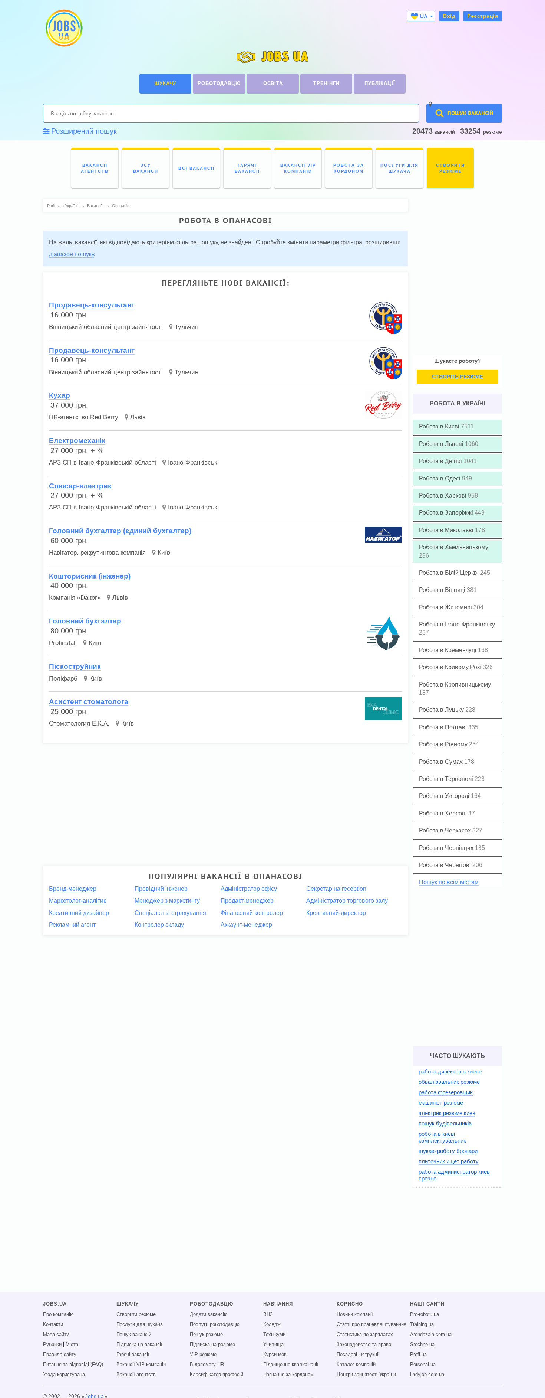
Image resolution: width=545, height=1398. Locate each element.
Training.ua (422, 1324)
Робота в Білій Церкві (449, 573)
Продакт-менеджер (247, 900)
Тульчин (186, 326)
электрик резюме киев (447, 1113)
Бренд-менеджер (72, 889)
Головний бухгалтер (85, 621)
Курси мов (275, 1354)
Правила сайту (59, 1354)
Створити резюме (136, 1314)
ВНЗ (268, 1314)
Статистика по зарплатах (365, 1334)
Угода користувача (64, 1374)
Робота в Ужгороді (445, 796)
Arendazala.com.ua (431, 1334)
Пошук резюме (206, 1334)
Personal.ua (423, 1364)
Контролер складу (159, 925)
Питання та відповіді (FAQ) (73, 1364)
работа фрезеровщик (446, 1092)
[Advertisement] (225, 801)
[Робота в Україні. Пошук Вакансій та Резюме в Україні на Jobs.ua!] (63, 28)
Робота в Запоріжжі (447, 512)
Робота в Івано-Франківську (457, 624)
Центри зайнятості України (366, 1374)
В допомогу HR (207, 1364)
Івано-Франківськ (192, 462)
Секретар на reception (336, 889)
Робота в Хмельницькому (453, 547)
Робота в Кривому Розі (451, 667)
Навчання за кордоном (288, 1374)
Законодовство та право (364, 1344)
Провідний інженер (161, 889)
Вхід (449, 16)
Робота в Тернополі (447, 779)
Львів (138, 417)
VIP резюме (203, 1354)
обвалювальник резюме (449, 1082)
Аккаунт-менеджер (246, 925)
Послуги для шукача (139, 1324)
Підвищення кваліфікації (290, 1364)
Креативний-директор (336, 913)
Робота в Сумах (441, 762)
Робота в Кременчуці (448, 650)
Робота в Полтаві (443, 727)
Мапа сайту (56, 1334)
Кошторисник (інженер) (90, 576)
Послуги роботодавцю (215, 1324)
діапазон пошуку (71, 254)
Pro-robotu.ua (424, 1314)
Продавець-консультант (92, 305)
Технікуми (274, 1334)
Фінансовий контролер (252, 913)
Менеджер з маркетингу (167, 900)
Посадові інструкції (358, 1354)
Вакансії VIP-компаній (141, 1364)
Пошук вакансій (133, 1334)
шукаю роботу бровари (448, 1151)
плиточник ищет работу (449, 1161)
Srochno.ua (422, 1344)
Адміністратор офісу (249, 889)
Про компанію (58, 1314)
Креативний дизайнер (79, 913)
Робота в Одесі (440, 478)
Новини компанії (355, 1314)
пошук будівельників (445, 1123)
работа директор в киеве (450, 1071)
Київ (164, 552)
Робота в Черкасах (445, 830)
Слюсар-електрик (80, 486)
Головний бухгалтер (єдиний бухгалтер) (120, 531)
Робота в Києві (440, 426)
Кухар (59, 395)
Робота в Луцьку (442, 710)
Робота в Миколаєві (447, 530)
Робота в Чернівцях (447, 848)
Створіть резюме (457, 376)
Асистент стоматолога (88, 701)
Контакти (53, 1324)
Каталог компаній (356, 1364)
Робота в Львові (442, 444)
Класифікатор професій (216, 1374)
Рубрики (52, 1344)
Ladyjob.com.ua (427, 1374)
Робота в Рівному (444, 744)
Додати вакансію (209, 1314)
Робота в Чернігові (445, 865)
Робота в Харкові (443, 495)
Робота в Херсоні (443, 813)
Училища (273, 1344)
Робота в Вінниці (443, 590)
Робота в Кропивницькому (455, 684)
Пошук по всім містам (449, 882)
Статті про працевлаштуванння (371, 1324)
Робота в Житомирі (446, 607)
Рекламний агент (72, 925)
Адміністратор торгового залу (347, 900)
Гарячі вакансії (132, 1354)
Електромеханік (77, 440)
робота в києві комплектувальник (442, 1137)
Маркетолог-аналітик (77, 900)
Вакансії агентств (136, 1374)
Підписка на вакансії (139, 1344)
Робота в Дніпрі (441, 461)
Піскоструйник (75, 666)
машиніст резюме (441, 1102)
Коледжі (272, 1324)
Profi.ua (418, 1354)
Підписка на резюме (212, 1344)
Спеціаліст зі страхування (170, 913)
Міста (72, 1344)
